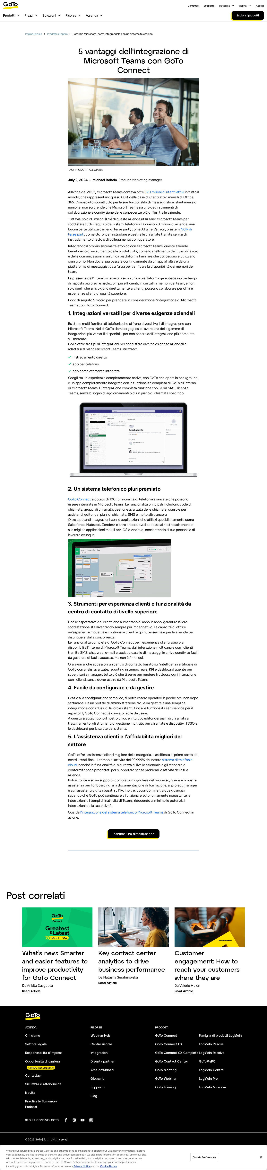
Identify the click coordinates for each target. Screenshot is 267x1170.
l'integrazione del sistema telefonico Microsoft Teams (121, 812)
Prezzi (29, 15)
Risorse (70, 15)
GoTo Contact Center (171, 1061)
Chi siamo (32, 1035)
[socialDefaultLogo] (65, 1120)
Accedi (260, 5)
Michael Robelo (104, 180)
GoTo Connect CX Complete (176, 1052)
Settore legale (36, 1044)
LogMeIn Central (211, 1070)
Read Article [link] (31, 991)
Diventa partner (102, 1061)
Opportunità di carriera (42, 1061)
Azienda (92, 15)
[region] (133, 1157)
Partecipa (224, 5)
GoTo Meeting (166, 1070)
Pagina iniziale (33, 34)
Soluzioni (49, 15)
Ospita (242, 5)
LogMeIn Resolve (212, 1052)
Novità (30, 1092)
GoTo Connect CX (168, 1044)
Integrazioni (99, 1052)
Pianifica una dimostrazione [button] (133, 834)
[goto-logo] (133, 1017)
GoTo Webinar (166, 1078)
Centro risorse (101, 1044)
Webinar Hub (100, 1035)
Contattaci (193, 5)
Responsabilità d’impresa (44, 1052)
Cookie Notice (108, 1166)
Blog (93, 1096)
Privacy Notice (81, 1166)
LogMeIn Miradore (212, 1087)
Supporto (209, 5)
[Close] (260, 1157)
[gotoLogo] (10, 6)
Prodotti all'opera (57, 34)
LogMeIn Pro (208, 1078)
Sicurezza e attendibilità (43, 1084)
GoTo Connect (79, 499)
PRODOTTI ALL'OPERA (89, 170)
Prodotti (9, 15)
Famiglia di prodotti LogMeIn (220, 1035)
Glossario (97, 1078)
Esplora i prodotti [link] (248, 15)
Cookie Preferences (204, 1157)
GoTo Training (165, 1087)
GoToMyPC (207, 1061)
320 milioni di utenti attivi (164, 192)
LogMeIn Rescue (211, 1044)
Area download (102, 1070)
